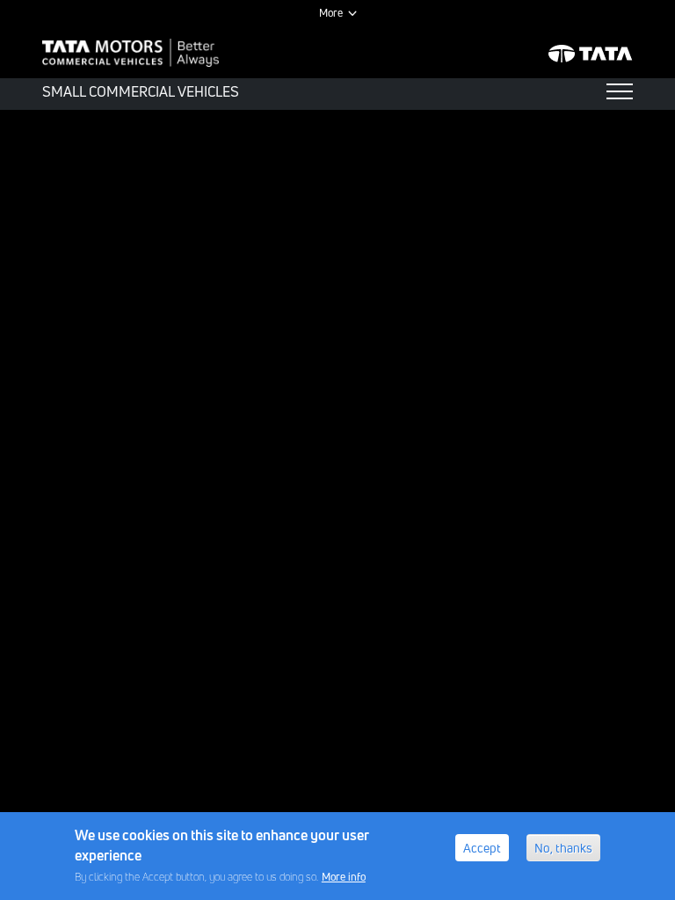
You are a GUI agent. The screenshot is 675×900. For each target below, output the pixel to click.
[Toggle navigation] (619, 91)
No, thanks (563, 847)
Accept (482, 847)
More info (344, 876)
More (331, 12)
